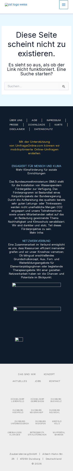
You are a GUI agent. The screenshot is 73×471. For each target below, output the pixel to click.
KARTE (59, 124)
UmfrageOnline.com (29, 145)
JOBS (38, 381)
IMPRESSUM (54, 120)
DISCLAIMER (17, 129)
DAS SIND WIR (27, 374)
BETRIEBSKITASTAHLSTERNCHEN (37, 433)
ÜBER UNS (16, 120)
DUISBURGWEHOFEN (40, 422)
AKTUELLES (20, 381)
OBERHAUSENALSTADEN (14, 433)
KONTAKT (54, 381)
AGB (34, 120)
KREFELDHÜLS (57, 422)
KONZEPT (49, 374)
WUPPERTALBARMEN (59, 433)
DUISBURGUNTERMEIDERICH (20, 422)
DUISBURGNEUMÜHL (54, 411)
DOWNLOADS (36, 124)
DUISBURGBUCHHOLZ (55, 400)
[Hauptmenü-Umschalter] (63, 4)
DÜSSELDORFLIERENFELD (17, 400)
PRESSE (14, 124)
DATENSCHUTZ (43, 129)
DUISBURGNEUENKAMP (36, 411)
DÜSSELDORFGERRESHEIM (37, 400)
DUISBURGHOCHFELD (17, 411)
